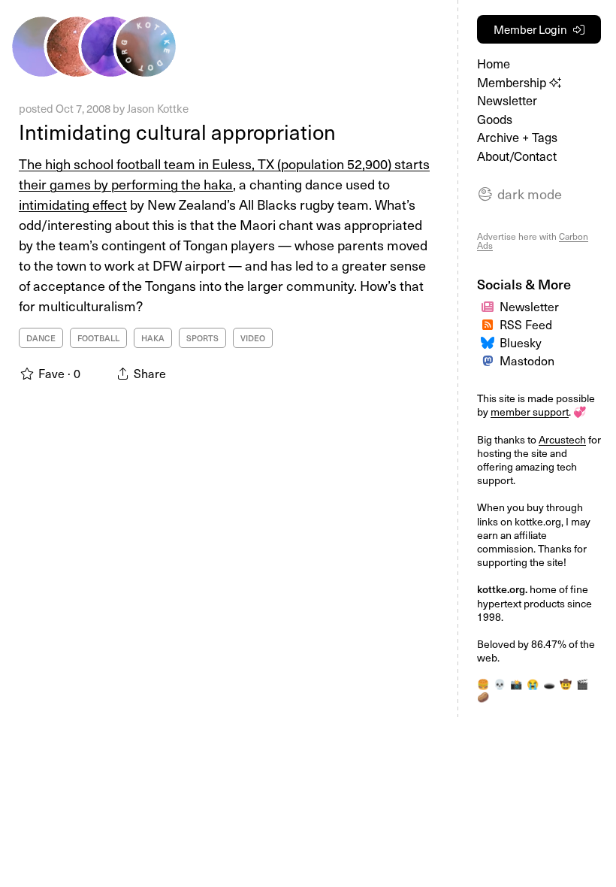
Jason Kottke (158, 108)
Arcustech (562, 439)
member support (530, 411)
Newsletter (507, 100)
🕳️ (549, 684)
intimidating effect (73, 204)
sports (202, 337)
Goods (494, 119)
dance (41, 337)
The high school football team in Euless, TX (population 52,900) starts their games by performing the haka (224, 173)
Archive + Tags (517, 137)
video (252, 337)
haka (153, 337)
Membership (513, 82)
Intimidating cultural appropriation (177, 131)
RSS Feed (526, 324)
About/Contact (517, 156)
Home (493, 63)
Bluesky (521, 342)
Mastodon (527, 360)
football (98, 337)
